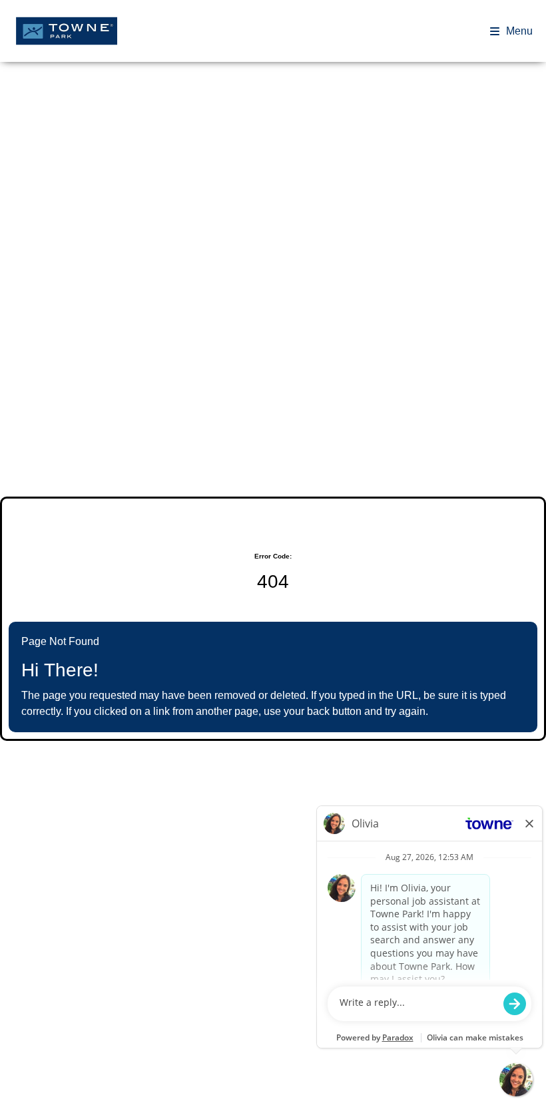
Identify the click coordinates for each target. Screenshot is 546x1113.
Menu (519, 31)
